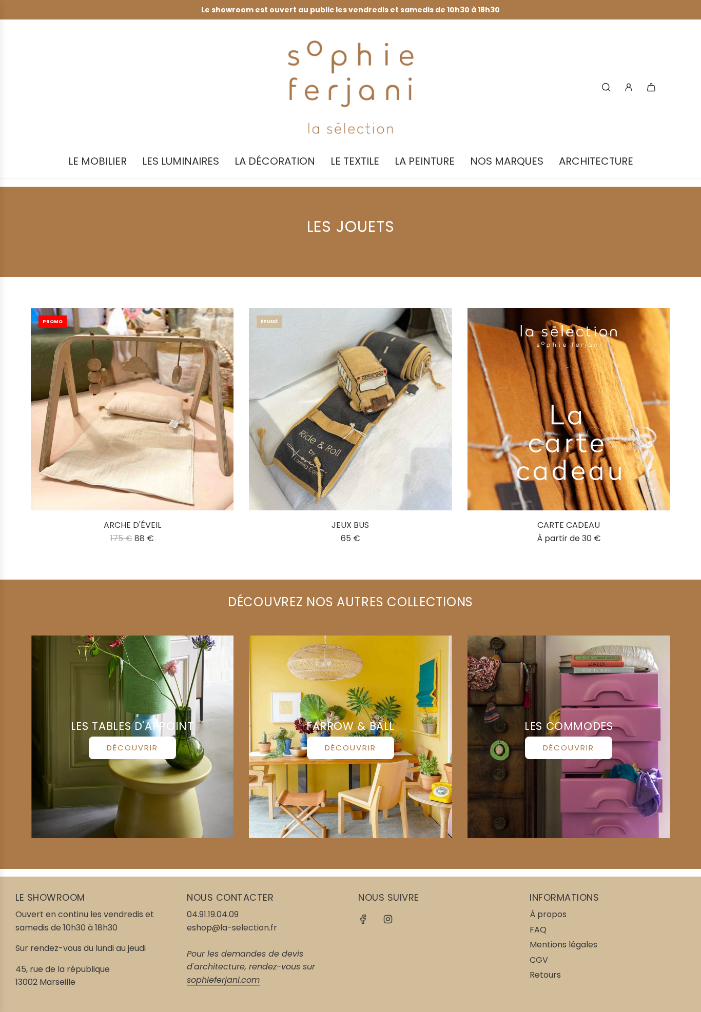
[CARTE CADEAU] (569, 409)
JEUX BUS (350, 525)
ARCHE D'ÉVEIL (132, 525)
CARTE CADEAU (568, 525)
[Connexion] (628, 87)
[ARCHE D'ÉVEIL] (132, 409)
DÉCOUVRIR (132, 747)
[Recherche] (606, 87)
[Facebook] (363, 919)
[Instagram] (388, 919)
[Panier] (651, 87)
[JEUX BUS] (350, 409)
